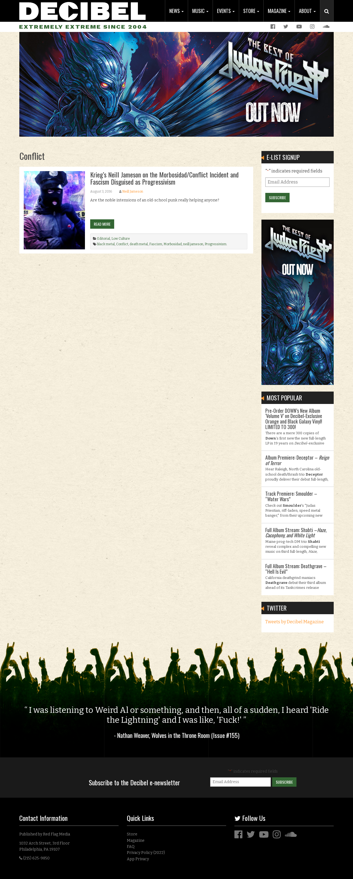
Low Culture (120, 239)
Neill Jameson (132, 191)
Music (199, 10)
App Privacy (138, 859)
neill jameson (193, 244)
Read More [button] (102, 224)
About (306, 10)
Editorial (103, 239)
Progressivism (215, 244)
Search (329, 16)
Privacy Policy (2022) (146, 852)
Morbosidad (173, 244)
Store (249, 10)
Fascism (155, 244)
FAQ (131, 846)
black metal (106, 244)
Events (224, 10)
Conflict (122, 244)
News (175, 10)
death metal (139, 244)
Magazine (278, 10)
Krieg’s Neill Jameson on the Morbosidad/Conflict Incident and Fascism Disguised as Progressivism (164, 178)
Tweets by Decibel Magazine (294, 621)
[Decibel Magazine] (82, 10)
